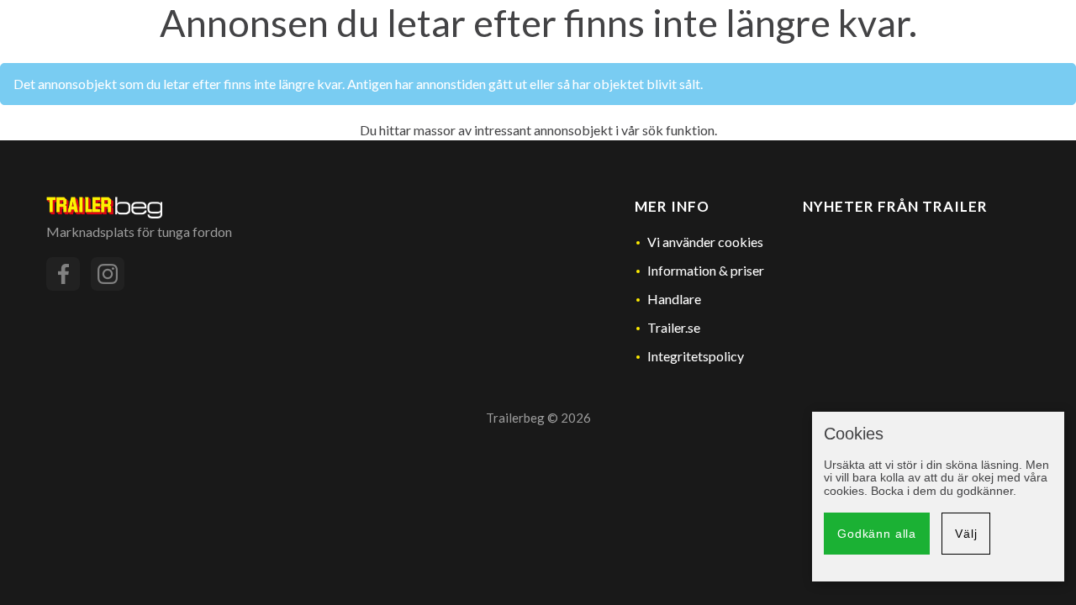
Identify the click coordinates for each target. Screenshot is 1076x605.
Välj (966, 533)
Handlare (674, 299)
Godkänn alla (876, 533)
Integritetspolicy (695, 356)
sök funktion (678, 130)
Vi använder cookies (705, 242)
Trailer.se (673, 327)
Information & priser (705, 270)
